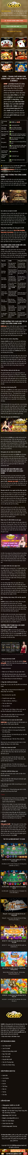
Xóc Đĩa (4, 1094)
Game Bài (5, 1075)
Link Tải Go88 (6, 1048)
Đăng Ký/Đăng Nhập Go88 (9, 1051)
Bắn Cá (4, 1089)
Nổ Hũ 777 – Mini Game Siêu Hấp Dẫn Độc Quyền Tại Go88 (14, 941)
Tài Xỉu (4, 1092)
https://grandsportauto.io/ (15, 1108)
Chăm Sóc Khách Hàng (8, 1065)
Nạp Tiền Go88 (6, 1054)
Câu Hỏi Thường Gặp (8, 1062)
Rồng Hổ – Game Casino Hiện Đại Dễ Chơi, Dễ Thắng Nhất (14, 914)
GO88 (5, 84)
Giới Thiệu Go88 (6, 1046)
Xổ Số (4, 1083)
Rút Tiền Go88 (6, 1056)
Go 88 (18, 122)
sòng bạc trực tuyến (13, 481)
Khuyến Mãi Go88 (7, 1059)
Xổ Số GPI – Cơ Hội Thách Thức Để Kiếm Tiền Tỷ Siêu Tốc (14, 996)
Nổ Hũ (4, 1081)
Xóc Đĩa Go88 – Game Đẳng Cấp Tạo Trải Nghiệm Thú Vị (14, 887)
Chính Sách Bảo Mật (7, 1123)
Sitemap (15, 1126)
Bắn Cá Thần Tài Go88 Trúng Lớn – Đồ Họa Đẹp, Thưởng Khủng (14, 968)
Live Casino (5, 1078)
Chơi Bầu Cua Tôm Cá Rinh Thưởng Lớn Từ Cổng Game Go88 (14, 860)
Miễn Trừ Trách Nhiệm (8, 1121)
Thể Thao (4, 1086)
